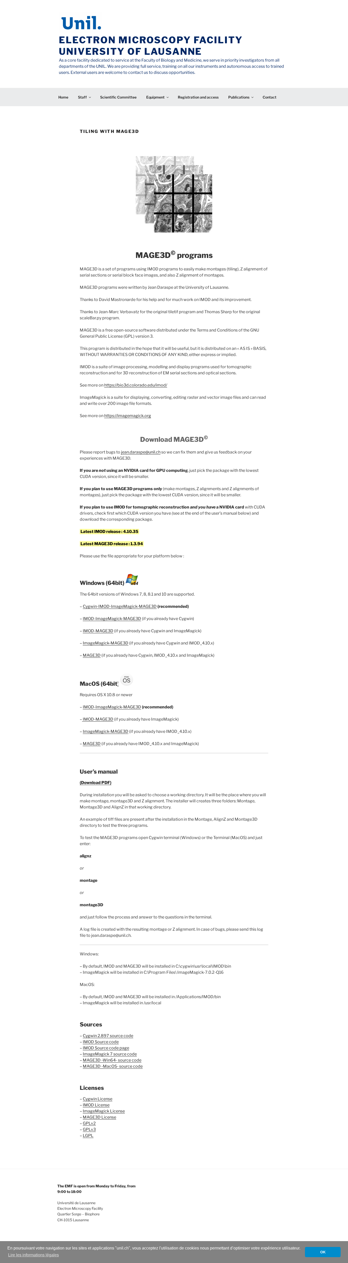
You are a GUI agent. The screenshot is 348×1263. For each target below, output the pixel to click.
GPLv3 (89, 1129)
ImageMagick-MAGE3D (105, 643)
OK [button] (323, 1252)
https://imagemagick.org (127, 415)
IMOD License (96, 1105)
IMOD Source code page (106, 1048)
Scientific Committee (118, 97)
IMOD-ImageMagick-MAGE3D (112, 618)
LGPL (88, 1135)
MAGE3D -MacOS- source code (113, 1066)
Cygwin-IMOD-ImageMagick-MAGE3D (120, 606)
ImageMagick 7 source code (110, 1054)
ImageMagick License (104, 1111)
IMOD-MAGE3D (98, 630)
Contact (269, 97)
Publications (238, 97)
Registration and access (198, 97)
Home (63, 97)
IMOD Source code (101, 1041)
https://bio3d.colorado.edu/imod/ (135, 385)
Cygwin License (97, 1098)
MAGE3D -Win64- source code (112, 1060)
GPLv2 (89, 1123)
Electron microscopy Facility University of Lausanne (151, 45)
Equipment (155, 97)
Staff (82, 97)
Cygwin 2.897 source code (108, 1035)
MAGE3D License (99, 1117)
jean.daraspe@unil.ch (140, 452)
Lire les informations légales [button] (33, 1255)
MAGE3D (92, 655)
